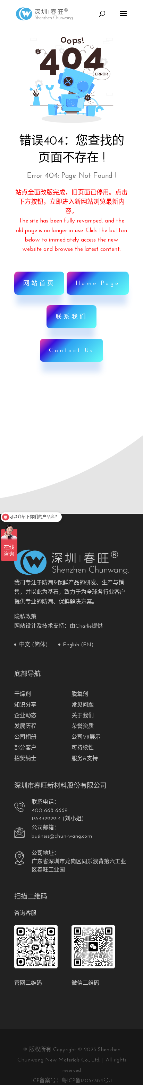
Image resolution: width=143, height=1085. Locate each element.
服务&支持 (85, 759)
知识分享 (25, 705)
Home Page (98, 283)
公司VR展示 (86, 737)
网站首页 (39, 283)
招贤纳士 (25, 759)
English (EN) (78, 645)
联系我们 (71, 317)
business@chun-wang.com (62, 836)
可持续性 (83, 748)
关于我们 (83, 716)
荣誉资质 (83, 726)
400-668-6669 (50, 810)
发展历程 (25, 726)
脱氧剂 (80, 694)
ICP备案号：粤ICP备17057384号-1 (71, 1081)
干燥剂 (22, 694)
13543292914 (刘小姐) (58, 819)
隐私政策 (25, 617)
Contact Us (71, 351)
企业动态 (25, 716)
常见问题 (83, 705)
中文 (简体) (33, 645)
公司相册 (25, 737)
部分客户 (25, 748)
